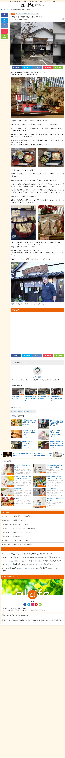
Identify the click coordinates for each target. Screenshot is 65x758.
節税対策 (41, 564)
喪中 (8, 561)
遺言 (57, 568)
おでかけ (17, 553)
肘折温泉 (6, 568)
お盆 (47, 553)
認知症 (28, 568)
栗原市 (40, 561)
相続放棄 (24, 564)
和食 (4, 561)
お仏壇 (26, 553)
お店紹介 (13, 13)
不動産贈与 (40, 557)
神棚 (36, 564)
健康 (55, 557)
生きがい (9, 564)
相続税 (30, 564)
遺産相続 (51, 568)
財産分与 (38, 568)
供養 (49, 557)
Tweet (4, 21)
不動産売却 (33, 557)
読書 (33, 568)
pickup (7, 553)
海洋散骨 (53, 561)
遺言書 (4, 571)
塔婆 (12, 561)
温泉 (59, 561)
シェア (4, 15)
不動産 (26, 557)
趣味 (45, 568)
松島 (36, 561)
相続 (17, 564)
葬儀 (14, 568)
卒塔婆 (60, 557)
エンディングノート (8, 557)
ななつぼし (37, 377)
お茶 (51, 553)
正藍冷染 (47, 561)
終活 (49, 564)
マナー (19, 557)
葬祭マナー (21, 568)
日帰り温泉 (25, 561)
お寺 (32, 554)
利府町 (25, 13)
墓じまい (17, 561)
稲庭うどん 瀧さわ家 (34, 13)
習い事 (55, 564)
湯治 (4, 564)
